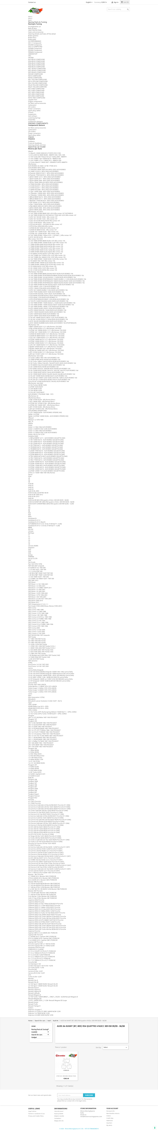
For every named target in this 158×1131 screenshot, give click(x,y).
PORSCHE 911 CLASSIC (36, 949)
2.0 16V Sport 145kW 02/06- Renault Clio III (43, 986)
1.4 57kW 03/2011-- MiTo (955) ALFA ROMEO (43, 188)
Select (115, 1047)
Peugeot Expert (33, 794)
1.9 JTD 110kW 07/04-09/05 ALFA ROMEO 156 (43, 288)
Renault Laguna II (34, 989)
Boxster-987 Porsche (35, 891)
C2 (29, 537)
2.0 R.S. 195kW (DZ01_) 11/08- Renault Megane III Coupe (47, 1000)
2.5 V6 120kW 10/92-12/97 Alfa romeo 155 (42, 268)
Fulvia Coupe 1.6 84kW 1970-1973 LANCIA (42, 690)
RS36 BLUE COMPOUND (36, 63)
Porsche (31, 800)
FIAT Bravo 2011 (33, 602)
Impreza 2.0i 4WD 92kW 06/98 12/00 (40, 1015)
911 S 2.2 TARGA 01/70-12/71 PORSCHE (41, 957)
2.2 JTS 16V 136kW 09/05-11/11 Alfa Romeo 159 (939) (46, 345)
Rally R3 (31, 778)
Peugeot (31, 716)
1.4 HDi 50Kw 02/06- (35, 770)
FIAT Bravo (31, 582)
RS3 (29, 513)
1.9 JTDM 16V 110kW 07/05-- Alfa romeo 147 (43, 232)
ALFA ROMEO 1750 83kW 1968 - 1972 (40, 394)
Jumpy (30, 555)
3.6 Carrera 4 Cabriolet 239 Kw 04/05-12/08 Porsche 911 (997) (49, 856)
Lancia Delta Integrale (35, 670)
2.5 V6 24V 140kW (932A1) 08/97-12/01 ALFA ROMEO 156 (47, 317)
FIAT (29, 560)
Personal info (110, 1111)
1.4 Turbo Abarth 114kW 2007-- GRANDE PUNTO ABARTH (47, 162)
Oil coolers (32, 107)
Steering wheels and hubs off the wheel (42, 34)
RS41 (30, 517)
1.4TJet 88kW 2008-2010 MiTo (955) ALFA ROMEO (45, 206)
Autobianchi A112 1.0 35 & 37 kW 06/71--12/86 (44, 526)
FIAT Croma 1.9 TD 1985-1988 (38, 613)
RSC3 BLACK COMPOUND (37, 72)
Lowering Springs (34, 118)
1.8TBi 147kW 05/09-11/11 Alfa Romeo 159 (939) (44, 328)
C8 (29, 544)
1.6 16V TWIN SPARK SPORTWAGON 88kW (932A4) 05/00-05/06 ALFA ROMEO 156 (56, 275)
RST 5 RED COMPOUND (36, 90)
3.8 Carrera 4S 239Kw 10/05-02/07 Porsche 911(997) (46, 862)
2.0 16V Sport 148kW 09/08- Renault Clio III (43, 984)
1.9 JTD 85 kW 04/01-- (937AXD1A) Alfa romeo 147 (45, 224)
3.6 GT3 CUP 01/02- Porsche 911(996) (41, 834)
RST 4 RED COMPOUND (36, 89)
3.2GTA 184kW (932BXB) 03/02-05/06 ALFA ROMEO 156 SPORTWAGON (52, 323)
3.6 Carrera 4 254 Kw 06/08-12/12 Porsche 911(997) (46, 854)
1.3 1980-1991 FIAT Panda (37, 653)
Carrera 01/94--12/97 (35, 971)
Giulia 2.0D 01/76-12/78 (36, 434)
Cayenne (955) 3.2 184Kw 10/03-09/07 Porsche (44, 907)
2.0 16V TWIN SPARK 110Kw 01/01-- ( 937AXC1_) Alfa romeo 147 (50, 235)
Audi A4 (30, 498)
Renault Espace (33, 988)
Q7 (29, 509)
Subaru (30, 1008)
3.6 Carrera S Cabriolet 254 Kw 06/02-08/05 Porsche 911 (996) (49, 809)
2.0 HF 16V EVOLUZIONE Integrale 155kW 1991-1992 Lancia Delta (50, 672)
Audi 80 (30, 484)
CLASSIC (34, 1032)
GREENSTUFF (32, 54)
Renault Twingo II (34, 1006)
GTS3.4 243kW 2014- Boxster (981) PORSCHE (43, 878)
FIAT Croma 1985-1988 (36, 610)
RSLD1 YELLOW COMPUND (37, 87)
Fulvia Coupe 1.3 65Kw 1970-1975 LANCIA (42, 692)
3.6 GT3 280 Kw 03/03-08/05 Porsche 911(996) (44, 832)
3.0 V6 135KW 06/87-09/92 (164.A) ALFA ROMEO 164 (46, 372)
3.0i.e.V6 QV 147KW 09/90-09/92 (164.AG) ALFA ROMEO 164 (48, 381)
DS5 (29, 553)
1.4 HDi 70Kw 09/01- (35, 754)
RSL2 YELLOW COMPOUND (37, 83)
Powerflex (31, 120)
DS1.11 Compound (34, 43)
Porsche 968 (32, 962)
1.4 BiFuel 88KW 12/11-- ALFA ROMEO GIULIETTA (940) (46, 438)
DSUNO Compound (35, 50)
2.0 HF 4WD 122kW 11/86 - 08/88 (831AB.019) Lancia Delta (48, 677)
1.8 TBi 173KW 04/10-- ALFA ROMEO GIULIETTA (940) (46, 458)
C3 (29, 538)
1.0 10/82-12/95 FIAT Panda (37, 644)
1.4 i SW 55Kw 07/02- (35, 758)
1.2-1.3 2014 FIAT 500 (35, 571)
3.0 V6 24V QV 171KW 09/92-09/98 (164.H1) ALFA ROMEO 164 (49, 380)
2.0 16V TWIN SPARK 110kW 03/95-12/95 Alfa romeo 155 (47, 259)
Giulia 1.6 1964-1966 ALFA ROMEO (39, 431)
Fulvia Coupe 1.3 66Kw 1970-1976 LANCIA (42, 688)
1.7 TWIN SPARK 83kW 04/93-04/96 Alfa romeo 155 (45, 244)
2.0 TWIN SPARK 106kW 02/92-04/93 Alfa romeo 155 (46, 263)
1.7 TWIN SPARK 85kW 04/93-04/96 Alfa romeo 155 (45, 246)
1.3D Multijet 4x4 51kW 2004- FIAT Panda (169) (44, 655)
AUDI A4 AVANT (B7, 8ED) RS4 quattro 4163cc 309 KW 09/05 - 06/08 (51, 502)
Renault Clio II (33, 980)
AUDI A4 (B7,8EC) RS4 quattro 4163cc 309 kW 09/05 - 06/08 (48, 500)
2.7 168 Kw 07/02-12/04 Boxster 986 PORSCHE (44, 887)
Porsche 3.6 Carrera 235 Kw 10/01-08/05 (42, 843)
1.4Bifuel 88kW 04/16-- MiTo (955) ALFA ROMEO (44, 197)
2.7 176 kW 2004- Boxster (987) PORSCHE (42, 893)
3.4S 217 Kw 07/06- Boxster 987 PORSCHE (42, 898)
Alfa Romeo (32, 164)
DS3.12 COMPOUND (35, 47)
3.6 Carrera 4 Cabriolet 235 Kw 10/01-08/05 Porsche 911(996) (49, 807)
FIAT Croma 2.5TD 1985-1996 (38, 626)
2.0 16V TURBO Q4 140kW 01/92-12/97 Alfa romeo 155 (46, 257)
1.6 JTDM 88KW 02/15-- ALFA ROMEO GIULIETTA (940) (46, 454)
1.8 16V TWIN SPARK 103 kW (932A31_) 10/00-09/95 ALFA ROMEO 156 (52, 277)
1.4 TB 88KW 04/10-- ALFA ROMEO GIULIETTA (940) (45, 449)
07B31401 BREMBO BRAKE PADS (66, 1076)
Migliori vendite (59, 1116)
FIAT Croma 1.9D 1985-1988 (37, 615)
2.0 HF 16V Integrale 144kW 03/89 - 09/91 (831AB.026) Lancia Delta (51, 675)
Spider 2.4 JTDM (33, 414)
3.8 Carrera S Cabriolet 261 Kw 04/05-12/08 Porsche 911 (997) (49, 869)
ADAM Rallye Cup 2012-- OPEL (38, 706)
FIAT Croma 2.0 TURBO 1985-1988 (39, 619)
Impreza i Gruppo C (35, 1010)
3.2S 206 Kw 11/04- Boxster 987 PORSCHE (42, 896)
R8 (29, 511)
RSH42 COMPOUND (35, 78)
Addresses (109, 1120)
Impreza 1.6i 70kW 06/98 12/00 (39, 1013)
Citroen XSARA (33, 546)
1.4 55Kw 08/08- (33, 769)
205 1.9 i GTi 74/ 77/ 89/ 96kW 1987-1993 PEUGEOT (45, 736)
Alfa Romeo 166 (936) (35, 383)
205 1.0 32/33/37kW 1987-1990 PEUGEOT (42, 725)
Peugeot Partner (34, 796)
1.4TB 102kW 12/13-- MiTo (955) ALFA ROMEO (43, 202)
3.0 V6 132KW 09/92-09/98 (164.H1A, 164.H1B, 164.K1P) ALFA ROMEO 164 (53, 370)
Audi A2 (30, 487)
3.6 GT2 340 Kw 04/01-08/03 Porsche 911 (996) (44, 827)
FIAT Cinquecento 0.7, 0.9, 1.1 (38, 604)
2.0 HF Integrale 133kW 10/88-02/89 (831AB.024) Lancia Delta (49, 681)
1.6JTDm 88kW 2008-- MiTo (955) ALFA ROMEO (44, 210)
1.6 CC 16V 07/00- (34, 761)
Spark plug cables (34, 111)
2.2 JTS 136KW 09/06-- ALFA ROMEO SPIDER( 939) (45, 412)
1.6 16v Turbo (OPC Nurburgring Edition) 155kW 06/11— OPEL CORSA (52, 712)
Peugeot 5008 (33, 789)
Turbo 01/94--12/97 (35, 977)
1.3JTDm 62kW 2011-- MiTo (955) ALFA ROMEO (44, 179)
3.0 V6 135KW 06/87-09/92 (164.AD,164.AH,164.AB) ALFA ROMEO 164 (51, 374)
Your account (112, 1108)
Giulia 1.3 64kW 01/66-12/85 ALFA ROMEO (42, 429)
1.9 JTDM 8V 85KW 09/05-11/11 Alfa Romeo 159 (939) (46, 334)
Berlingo (31, 533)
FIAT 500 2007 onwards (36, 566)
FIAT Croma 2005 (34, 628)
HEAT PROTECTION (34, 30)
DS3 (29, 549)
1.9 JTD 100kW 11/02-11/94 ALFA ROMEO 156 (43, 286)
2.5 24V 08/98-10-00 (35, 389)
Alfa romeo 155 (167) (35, 239)
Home (33, 1026)
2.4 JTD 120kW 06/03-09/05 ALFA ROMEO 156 (43, 314)
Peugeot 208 (32, 779)
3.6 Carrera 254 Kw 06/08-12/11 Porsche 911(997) (45, 851)
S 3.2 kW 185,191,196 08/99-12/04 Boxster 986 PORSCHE (47, 889)
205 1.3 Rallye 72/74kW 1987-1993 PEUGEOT (43, 741)
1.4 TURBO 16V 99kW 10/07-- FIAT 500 (41, 579)
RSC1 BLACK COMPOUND (37, 69)
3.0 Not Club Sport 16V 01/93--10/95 (40, 966)
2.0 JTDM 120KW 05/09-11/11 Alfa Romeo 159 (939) (45, 341)
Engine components (35, 101)
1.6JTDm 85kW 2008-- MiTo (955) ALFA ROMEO (44, 208)
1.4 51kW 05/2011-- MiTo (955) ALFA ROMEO (43, 186)
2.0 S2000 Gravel (34, 776)
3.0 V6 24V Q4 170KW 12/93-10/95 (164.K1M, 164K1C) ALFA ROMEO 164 (52, 378)
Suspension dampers (35, 122)
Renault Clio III (33, 982)
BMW (30, 527)
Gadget (34, 1037)
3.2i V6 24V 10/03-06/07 (36, 392)
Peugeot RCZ (32, 798)
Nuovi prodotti (58, 1113)
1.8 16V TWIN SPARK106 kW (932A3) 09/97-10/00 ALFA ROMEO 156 (51, 285)
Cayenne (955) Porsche (36, 900)
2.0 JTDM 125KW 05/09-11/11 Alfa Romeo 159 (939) (45, 343)
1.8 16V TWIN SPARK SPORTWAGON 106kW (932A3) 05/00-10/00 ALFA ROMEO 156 (56, 281)
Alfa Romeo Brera (34, 398)
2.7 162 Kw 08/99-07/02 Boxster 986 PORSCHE (44, 885)
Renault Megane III (34, 999)
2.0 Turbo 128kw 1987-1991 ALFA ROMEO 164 (43, 358)
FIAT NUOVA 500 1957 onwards (39, 635)
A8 (29, 482)
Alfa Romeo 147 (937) (35, 212)
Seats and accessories (35, 32)
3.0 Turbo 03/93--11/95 (36, 968)
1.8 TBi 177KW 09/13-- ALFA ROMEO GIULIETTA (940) (46, 460)
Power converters (34, 109)
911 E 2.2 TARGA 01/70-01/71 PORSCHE (41, 953)
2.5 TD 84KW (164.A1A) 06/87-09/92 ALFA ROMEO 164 (46, 365)
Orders (108, 1116)
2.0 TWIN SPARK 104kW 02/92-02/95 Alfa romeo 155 (46, 265)
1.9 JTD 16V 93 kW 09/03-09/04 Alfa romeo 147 (44, 221)
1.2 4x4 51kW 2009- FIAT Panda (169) (40, 652)
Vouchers (109, 1123)
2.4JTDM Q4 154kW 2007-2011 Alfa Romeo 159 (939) (46, 350)
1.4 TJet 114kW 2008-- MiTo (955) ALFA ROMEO (44, 191)
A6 (29, 480)
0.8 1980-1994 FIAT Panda (37, 641)
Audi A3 (30, 489)
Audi (29, 476)
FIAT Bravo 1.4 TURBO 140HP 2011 (40, 588)
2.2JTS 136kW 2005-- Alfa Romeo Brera (41, 401)
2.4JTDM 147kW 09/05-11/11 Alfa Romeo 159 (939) (45, 347)
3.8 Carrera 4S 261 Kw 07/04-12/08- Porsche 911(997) (46, 863)
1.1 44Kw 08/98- (33, 750)
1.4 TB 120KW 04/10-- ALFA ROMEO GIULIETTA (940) (46, 442)
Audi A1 (30, 485)
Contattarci (57, 1118)
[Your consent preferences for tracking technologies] (155, 1128)
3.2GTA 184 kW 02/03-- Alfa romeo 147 (41, 237)
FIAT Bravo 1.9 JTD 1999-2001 (38, 593)
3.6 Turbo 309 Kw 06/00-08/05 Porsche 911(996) (44, 838)
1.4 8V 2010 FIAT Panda (36, 659)
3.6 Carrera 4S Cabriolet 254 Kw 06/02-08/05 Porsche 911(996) (49, 820)
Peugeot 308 (32, 785)
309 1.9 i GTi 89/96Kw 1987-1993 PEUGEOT (42, 717)
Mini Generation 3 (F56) (36, 697)
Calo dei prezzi (58, 1111)
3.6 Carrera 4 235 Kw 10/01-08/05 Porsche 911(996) (46, 818)
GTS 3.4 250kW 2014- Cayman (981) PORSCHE (43, 938)
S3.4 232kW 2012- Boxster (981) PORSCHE (42, 880)
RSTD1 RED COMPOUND (36, 98)
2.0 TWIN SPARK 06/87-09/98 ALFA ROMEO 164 (44, 359)
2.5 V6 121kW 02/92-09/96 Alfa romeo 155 (42, 270)
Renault (31, 979)
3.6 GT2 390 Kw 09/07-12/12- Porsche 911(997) (44, 858)
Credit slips (109, 1118)
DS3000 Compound (35, 48)
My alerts (109, 1125)
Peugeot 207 (32, 765)
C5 (29, 542)
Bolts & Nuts (32, 28)
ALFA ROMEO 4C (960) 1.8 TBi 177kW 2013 (42, 166)
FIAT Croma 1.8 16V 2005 (36, 630)
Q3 (29, 506)
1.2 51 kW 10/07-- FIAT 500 (37, 569)
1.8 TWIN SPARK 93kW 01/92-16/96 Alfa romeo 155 (45, 250)
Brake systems (33, 36)
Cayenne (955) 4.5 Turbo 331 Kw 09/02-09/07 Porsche (46, 913)
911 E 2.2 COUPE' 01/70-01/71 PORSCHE (42, 951)
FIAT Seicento (32, 661)
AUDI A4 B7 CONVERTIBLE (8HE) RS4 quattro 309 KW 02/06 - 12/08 (51, 504)
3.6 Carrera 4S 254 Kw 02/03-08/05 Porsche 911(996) (46, 821)
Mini (29, 695)
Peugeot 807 (32, 792)
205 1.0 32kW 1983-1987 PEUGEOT (40, 727)
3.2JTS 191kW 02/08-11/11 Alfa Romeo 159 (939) (44, 352)
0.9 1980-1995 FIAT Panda (37, 643)
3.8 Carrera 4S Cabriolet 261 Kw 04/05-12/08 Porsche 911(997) (49, 865)
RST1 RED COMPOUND (36, 92)
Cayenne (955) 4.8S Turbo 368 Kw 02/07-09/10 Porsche (47, 926)
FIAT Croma (32, 608)
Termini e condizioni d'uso (36, 1113)
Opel (30, 703)
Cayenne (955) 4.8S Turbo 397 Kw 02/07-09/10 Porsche (47, 927)
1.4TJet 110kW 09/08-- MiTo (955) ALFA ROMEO (44, 204)
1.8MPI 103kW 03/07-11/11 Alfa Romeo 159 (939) (45, 327)
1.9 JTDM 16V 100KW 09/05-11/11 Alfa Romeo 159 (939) (47, 330)
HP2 (29, 56)
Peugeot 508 (32, 790)
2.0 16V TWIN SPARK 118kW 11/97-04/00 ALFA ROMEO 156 (48, 307)
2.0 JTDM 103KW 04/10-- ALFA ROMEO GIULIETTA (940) (47, 464)
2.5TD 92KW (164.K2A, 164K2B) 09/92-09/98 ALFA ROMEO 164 (49, 369)
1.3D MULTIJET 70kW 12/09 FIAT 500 (40, 575)
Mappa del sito (58, 1121)
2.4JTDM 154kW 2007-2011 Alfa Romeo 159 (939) (44, 349)
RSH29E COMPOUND (35, 74)
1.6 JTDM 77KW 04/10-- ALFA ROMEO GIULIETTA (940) (46, 451)
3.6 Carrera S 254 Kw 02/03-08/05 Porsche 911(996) (46, 825)
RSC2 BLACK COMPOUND (37, 70)
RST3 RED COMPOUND (36, 96)
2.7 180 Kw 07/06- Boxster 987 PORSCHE (42, 895)
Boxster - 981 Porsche (35, 874)
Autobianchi (32, 518)
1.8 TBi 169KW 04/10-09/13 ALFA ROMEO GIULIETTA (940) (47, 456)
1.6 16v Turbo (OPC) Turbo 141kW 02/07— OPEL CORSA (47, 714)
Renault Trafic (33, 1004)
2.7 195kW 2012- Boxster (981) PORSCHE (42, 876)
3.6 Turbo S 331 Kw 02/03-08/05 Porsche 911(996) (45, 842)
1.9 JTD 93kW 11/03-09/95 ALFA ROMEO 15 (42, 297)
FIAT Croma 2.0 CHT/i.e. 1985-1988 (40, 617)
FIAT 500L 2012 (33, 580)
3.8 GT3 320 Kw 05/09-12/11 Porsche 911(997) (44, 871)
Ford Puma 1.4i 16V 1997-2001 (38, 664)
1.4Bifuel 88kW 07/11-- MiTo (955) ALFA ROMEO (44, 199)
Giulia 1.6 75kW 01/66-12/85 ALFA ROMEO (42, 433)
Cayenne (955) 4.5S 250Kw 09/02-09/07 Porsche (44, 915)
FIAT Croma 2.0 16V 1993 (36, 621)
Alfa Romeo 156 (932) (35, 272)
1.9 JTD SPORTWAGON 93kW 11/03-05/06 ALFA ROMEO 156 (48, 299)
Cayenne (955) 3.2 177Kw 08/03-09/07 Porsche (44, 905)
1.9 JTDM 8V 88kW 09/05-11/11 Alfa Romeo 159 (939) (46, 336)
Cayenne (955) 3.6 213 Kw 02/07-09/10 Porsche (44, 909)
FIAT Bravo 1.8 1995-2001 (36, 591)
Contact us (32, 2)
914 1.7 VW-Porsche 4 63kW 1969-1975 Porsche (44, 873)
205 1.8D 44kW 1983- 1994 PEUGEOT (40, 743)
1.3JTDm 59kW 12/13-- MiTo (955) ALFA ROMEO (44, 177)
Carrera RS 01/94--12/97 (36, 973)
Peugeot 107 (32, 719)
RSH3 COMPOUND (34, 76)
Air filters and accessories (37, 103)
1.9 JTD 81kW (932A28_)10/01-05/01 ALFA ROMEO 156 (46, 294)
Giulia (30, 425)
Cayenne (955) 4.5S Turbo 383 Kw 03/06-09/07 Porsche (47, 918)
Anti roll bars (32, 116)
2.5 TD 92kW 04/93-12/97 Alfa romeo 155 (42, 266)
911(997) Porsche (34, 845)
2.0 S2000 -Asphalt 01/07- (37, 774)
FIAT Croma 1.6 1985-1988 (37, 611)
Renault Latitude (34, 993)
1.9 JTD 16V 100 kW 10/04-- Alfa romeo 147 (42, 217)
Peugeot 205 (32, 721)
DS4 (29, 551)
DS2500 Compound (35, 45)
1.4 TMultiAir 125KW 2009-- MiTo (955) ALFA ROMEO (46, 195)
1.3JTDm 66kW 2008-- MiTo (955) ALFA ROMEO (44, 181)
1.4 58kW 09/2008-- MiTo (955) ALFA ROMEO (43, 190)
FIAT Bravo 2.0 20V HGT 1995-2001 (40, 599)
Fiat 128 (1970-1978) (35, 564)
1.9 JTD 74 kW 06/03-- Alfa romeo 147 (41, 223)
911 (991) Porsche (34, 801)
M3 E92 (30, 529)
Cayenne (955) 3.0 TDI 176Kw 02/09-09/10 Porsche (45, 904)
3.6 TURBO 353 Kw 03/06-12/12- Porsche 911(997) (45, 860)
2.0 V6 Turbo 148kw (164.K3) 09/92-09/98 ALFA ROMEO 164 (48, 361)
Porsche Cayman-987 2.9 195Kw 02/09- (41, 946)
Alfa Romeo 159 (33, 325)
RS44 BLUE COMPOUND (36, 67)
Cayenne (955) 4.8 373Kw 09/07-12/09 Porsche (44, 922)
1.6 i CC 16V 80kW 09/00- (36, 763)
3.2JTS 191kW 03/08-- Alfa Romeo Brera (41, 407)
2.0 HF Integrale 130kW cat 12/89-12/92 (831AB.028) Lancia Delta (50, 679)
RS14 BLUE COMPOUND (36, 59)
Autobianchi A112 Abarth (36, 522)
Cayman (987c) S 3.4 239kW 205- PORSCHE (42, 933)
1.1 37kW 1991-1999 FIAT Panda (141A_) (41, 646)
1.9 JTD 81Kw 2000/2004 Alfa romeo (40, 226)
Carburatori (32, 105)
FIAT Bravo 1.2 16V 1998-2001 (38, 584)
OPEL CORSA (32, 710)
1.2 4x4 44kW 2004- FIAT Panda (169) (40, 650)
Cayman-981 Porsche (35, 935)
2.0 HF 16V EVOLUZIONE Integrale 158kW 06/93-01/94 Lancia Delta (51, 674)
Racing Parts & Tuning (39, 1029)
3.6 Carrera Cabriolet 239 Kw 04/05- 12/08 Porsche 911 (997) (49, 847)
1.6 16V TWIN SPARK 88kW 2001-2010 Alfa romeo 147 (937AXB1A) (50, 213)
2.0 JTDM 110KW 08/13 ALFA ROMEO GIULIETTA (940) (46, 465)
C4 (29, 540)
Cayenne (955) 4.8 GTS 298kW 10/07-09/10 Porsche (45, 920)
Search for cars (36, 1035)
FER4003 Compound (35, 52)
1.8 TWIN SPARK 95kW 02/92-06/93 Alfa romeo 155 (45, 252)
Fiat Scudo (31, 562)
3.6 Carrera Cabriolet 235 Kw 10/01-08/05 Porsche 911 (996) (48, 823)
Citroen (30, 531)
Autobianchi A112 (34, 520)
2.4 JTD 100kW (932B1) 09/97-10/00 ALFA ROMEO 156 (46, 308)
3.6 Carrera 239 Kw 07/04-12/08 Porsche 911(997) (45, 849)
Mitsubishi (31, 699)
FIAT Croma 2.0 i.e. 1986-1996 (38, 622)
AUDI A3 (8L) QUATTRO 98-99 (38, 493)
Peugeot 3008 (33, 781)
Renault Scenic (33, 1002)
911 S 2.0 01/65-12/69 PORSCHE (39, 955)
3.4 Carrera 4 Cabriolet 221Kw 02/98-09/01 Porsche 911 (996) (49, 805)
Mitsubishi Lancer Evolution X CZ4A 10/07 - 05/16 (45, 701)
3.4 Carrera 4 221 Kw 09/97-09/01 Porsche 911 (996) (46, 814)
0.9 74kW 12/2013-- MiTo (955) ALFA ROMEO (43, 171)
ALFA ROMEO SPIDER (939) (37, 411)
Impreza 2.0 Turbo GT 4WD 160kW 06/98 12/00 (44, 1011)
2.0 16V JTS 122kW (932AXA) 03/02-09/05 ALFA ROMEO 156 (48, 301)
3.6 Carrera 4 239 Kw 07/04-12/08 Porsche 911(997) (46, 853)
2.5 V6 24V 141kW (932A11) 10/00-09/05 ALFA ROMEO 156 (48, 319)
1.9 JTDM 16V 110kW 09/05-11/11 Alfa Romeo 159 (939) (47, 332)
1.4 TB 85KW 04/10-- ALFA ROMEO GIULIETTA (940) (45, 447)
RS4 (29, 515)
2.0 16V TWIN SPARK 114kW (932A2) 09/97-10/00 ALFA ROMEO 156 (51, 305)
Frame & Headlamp (35, 143)
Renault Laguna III (34, 991)
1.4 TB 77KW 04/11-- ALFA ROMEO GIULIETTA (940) (45, 445)
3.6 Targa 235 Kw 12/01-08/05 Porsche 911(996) (44, 836)
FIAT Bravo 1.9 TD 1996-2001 (38, 595)
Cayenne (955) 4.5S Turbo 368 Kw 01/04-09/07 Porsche (47, 916)
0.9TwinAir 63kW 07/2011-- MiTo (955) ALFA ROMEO (46, 173)
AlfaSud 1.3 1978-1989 (35, 420)
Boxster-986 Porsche (35, 882)
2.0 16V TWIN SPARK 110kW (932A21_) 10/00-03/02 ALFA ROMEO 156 (51, 303)
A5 (29, 478)
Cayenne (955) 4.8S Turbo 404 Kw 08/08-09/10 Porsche (47, 929)
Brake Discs (32, 38)
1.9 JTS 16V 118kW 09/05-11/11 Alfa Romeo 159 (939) (46, 338)
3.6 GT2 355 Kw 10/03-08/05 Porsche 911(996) (44, 829)
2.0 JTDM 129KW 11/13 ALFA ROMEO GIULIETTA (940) (46, 471)
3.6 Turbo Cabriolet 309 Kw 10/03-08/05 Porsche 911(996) (48, 811)
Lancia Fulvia (32, 683)
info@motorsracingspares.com (91, 1116)
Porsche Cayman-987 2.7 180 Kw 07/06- (41, 944)
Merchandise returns (112, 1113)
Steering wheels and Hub (37, 145)
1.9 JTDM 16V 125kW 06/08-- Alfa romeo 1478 (43, 233)
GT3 (29, 975)
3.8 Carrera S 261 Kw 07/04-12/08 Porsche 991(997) (46, 867)
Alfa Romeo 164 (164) (35, 356)
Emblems (31, 141)
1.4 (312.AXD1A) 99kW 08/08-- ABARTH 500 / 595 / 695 (46, 155)
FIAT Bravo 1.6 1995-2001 (36, 590)
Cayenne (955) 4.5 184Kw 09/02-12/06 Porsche (44, 911)
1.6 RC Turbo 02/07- (35, 772)
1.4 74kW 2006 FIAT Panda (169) (39, 657)
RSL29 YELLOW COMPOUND (38, 85)
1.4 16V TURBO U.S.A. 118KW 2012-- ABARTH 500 (44, 160)
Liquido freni (32, 100)
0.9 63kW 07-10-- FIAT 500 (37, 568)
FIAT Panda (32, 637)
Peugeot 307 (32, 783)
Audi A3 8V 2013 (33, 496)
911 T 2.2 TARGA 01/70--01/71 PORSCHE (41, 960)
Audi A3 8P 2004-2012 (35, 495)
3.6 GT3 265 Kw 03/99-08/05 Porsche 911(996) (44, 831)
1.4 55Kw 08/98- (33, 752)
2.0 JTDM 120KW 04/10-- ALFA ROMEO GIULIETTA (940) (47, 467)
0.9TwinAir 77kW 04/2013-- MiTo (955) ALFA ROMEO (46, 175)
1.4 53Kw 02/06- (33, 767)
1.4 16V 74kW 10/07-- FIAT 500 (38, 577)
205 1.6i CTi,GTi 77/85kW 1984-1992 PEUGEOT (44, 732)
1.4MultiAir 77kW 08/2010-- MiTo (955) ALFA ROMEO (46, 201)
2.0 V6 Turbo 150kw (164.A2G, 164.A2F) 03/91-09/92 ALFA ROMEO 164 (52, 363)
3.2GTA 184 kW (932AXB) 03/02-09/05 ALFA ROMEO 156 (47, 321)
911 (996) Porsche (34, 803)
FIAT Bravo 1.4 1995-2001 (36, 586)
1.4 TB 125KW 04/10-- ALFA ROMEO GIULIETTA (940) (46, 443)
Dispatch (31, 548)
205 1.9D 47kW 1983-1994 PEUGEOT (40, 747)
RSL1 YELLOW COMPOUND (37, 80)
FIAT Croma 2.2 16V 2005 (36, 633)
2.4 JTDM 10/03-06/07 (35, 387)
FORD (30, 663)
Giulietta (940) (33, 436)
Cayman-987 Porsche (35, 942)
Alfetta (30, 423)
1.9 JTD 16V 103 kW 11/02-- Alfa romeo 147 (42, 219)
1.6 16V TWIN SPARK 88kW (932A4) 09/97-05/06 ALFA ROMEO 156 (50, 274)
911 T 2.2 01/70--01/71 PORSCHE (39, 958)
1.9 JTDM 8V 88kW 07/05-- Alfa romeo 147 (42, 230)
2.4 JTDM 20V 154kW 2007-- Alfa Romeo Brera (43, 405)
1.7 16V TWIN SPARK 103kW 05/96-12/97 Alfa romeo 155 (47, 243)
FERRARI (31, 557)
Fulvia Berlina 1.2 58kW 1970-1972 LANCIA (42, 686)
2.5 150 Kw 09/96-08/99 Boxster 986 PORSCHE (44, 884)
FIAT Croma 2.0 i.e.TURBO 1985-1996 (40, 624)
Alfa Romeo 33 (33, 396)
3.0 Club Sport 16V (34, 964)
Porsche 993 (32, 969)
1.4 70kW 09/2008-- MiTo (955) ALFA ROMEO (43, 184)
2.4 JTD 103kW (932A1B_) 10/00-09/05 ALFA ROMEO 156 (47, 310)
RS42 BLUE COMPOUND (36, 65)
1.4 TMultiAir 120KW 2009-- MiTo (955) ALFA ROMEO (46, 193)
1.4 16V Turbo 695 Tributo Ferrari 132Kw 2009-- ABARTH (47, 157)
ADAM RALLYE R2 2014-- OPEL (38, 708)
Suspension (32, 114)
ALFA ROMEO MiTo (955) (36, 168)
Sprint (30, 475)
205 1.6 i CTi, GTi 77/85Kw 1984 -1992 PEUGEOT (44, 730)
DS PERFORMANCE (34, 41)
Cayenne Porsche (34, 931)
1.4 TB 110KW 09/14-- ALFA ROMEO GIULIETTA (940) (46, 440)
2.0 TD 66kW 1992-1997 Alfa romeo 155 (41, 261)
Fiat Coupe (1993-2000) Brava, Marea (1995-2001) (45, 606)
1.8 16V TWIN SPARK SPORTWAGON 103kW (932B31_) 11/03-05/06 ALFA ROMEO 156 (57, 279)
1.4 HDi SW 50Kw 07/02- (36, 756)
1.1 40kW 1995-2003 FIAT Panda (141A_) (41, 648)
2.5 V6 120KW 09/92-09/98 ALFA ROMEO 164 (43, 367)
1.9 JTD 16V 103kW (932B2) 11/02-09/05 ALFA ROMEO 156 (48, 290)
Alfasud (30, 418)
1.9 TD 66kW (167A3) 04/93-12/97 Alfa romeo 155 (45, 254)
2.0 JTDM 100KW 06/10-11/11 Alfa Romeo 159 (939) (45, 339)
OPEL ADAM (32, 705)
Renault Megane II (34, 995)
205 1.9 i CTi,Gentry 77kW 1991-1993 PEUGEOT (44, 734)
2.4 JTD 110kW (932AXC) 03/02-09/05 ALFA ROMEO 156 (47, 312)
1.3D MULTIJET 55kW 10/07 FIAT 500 (40, 573)
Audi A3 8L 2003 (33, 491)
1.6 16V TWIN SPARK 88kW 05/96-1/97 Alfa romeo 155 (46, 241)
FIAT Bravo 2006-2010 (35, 601)
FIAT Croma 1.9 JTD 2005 (36, 632)
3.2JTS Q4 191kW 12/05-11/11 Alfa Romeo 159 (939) (45, 354)
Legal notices (32, 1111)
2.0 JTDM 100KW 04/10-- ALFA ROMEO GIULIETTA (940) (47, 462)
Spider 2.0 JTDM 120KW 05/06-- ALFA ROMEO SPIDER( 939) (48, 416)
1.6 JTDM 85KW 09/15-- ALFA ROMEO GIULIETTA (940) (46, 453)
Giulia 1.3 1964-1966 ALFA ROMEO (39, 427)
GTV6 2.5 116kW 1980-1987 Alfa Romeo (41, 473)
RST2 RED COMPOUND (36, 94)
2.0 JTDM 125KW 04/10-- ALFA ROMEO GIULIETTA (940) (47, 469)
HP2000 (31, 58)
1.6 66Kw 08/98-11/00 (35, 759)
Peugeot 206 (32, 748)
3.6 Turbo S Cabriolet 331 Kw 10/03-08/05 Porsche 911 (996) (48, 840)
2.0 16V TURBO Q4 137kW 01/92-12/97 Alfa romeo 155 (46, 255)
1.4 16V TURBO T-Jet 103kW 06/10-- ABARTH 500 (44, 159)
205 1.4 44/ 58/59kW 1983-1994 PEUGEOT (42, 723)
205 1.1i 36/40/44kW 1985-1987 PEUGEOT (42, 739)
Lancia (30, 668)
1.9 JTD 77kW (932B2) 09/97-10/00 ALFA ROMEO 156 (46, 292)
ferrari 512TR (32, 559)
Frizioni (30, 112)
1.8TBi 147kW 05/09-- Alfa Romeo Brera (41, 400)
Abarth (30, 151)
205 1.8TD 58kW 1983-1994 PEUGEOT (41, 745)
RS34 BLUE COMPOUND (36, 61)
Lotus (30, 694)
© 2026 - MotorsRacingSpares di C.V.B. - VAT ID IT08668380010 (79, 1129)
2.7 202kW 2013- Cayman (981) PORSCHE (42, 937)
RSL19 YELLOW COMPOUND (38, 81)
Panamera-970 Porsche (36, 947)
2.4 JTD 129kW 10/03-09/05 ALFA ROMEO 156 (43, 316)
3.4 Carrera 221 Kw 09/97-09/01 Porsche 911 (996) (45, 812)
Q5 (29, 507)
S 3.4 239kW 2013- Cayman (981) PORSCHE (43, 940)
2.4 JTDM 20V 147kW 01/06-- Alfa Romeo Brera (44, 403)
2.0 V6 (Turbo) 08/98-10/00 (37, 385)
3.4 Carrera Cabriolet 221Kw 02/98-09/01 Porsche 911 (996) (48, 816)
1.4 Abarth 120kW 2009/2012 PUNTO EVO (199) (44, 153)
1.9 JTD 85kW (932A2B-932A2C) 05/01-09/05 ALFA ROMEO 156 (49, 296)
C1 (29, 535)
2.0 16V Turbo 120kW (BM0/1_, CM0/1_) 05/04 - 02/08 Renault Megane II (53, 997)
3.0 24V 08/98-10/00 (35, 391)
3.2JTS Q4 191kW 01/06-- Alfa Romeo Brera (42, 409)
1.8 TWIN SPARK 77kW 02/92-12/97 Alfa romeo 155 (45, 248)
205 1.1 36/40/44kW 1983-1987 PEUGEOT (42, 737)
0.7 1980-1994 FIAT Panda (37, 639)
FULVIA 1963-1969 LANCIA (37, 685)
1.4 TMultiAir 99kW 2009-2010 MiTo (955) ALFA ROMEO (47, 170)
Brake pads (32, 39)
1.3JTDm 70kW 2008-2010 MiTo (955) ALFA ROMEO (45, 182)
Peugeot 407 (32, 787)
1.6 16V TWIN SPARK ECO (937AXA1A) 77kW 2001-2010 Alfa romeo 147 (52, 215)
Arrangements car (34, 27)
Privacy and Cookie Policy (36, 1116)
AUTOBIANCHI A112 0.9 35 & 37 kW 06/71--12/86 (45, 524)
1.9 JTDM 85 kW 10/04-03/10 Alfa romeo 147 (43, 228)
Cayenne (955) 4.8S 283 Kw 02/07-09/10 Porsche (44, 924)
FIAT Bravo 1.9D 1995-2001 (37, 597)
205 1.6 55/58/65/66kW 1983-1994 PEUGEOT (43, 728)
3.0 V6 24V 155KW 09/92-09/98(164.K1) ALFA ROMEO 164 (47, 376)
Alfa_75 (30, 422)
